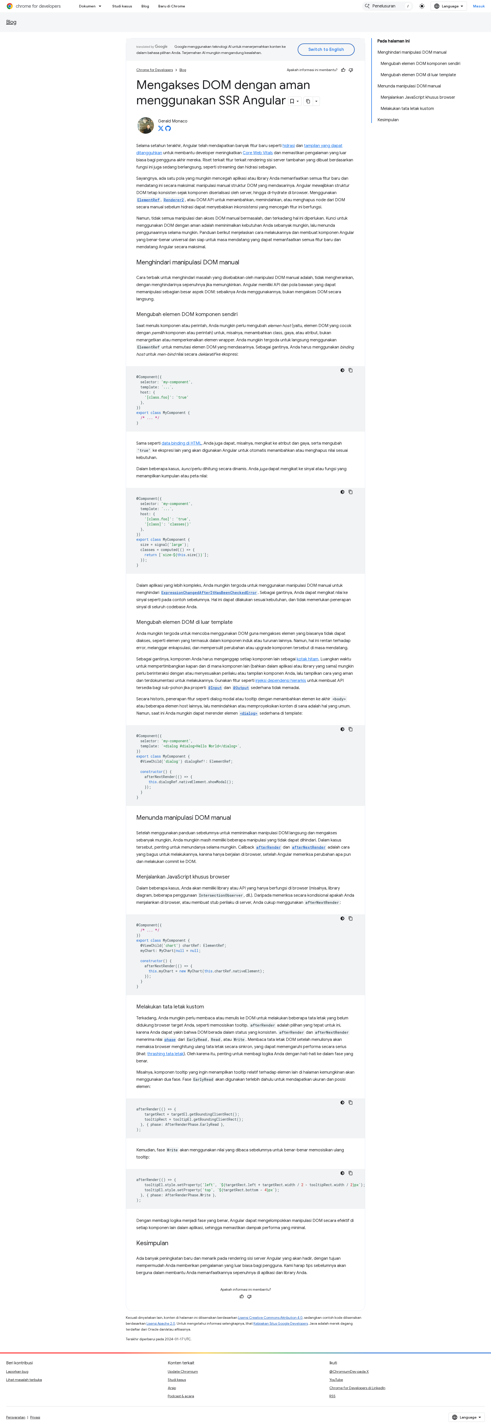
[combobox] (387, 6)
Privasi (35, 1417)
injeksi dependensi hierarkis (280, 680)
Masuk (479, 6)
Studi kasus (122, 6)
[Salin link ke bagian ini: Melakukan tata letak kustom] (209, 1007)
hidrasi (289, 145)
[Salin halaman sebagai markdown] (308, 101)
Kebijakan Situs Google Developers (280, 1323)
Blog (145, 6)
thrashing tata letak (165, 1053)
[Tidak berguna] (351, 70)
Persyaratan (15, 1417)
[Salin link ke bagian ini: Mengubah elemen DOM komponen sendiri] (243, 315)
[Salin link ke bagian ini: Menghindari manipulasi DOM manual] (244, 263)
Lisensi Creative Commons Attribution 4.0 (270, 1317)
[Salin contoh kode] (351, 370)
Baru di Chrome (171, 6)
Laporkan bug (17, 1371)
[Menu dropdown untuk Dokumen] (101, 6)
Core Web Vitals (258, 152)
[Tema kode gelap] (342, 370)
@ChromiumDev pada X (349, 1371)
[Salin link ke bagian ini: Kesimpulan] (173, 1244)
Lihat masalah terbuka (24, 1379)
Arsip (172, 1388)
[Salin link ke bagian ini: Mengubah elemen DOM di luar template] (238, 623)
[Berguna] (343, 70)
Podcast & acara (181, 1396)
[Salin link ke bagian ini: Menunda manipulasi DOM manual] (236, 818)
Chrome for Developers (154, 70)
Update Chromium (183, 1371)
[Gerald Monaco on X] (161, 130)
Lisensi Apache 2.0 (161, 1323)
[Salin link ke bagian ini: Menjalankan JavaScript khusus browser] (235, 877)
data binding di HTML (182, 443)
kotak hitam (307, 659)
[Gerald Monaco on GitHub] (168, 130)
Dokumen (87, 6)
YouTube (336, 1379)
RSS (332, 1396)
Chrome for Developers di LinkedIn (357, 1388)
